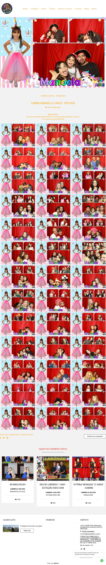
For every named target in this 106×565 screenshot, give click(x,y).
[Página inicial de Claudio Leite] (8, 8)
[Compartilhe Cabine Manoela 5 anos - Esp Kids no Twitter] (4, 438)
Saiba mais (27, 530)
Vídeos (52, 9)
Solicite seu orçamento (95, 436)
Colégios (35, 9)
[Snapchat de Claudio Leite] (84, 549)
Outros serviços (65, 9)
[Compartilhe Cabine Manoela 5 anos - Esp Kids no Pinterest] (7, 438)
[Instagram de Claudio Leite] (81, 549)
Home (25, 9)
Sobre (94, 9)
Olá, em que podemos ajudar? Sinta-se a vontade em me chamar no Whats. (87, 553)
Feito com (53, 563)
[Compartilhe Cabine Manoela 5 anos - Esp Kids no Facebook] (0, 438)
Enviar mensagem (88, 531)
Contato (78, 9)
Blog (86, 9)
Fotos (43, 9)
